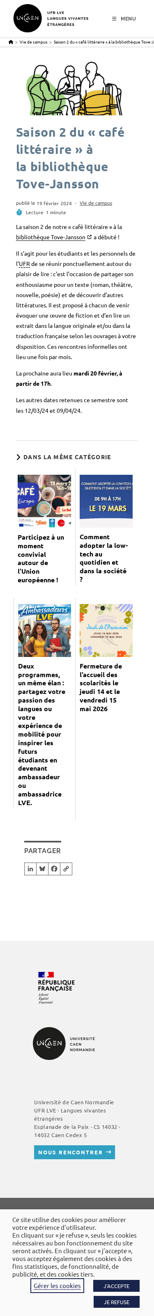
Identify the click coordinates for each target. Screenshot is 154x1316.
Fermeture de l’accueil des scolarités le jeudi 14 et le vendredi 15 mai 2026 (101, 687)
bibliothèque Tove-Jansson (50, 236)
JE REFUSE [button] (116, 1301)
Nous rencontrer (70, 1152)
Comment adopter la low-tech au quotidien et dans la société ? (104, 558)
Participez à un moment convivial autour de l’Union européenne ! (41, 558)
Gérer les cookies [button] (57, 1285)
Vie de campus (96, 202)
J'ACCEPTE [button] (116, 1285)
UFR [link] (24, 263)
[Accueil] (11, 42)
